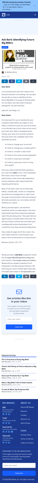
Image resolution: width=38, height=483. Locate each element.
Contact (24, 415)
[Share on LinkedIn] (5, 81)
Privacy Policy (26, 435)
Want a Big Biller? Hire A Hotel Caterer (17, 382)
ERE (4, 407)
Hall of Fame (25, 423)
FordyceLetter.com (28, 271)
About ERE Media (27, 407)
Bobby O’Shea (6, 378)
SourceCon (7, 427)
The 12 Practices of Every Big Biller (15, 359)
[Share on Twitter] (19, 81)
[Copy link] (33, 81)
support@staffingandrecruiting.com (20, 257)
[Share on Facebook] (12, 81)
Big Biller (4, 47)
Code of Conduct (27, 443)
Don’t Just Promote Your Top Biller (15, 376)
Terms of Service (27, 439)
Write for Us (25, 419)
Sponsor (24, 411)
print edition (24, 260)
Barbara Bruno (12, 72)
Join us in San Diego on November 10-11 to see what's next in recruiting (16, 5)
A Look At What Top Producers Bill (15, 389)
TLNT (4, 418)
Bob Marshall (6, 362)
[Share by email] (26, 81)
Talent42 (6, 436)
